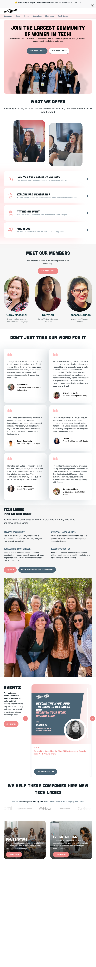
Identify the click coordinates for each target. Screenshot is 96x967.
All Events (11, 724)
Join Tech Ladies (37, 51)
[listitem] (61, 730)
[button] (89, 11)
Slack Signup (63, 16)
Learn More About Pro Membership (37, 570)
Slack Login (49, 16)
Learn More (14, 855)
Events (26, 16)
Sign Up (10, 570)
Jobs (18, 16)
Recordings (37, 16)
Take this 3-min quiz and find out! (48, 2)
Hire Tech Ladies (59, 51)
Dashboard (8, 16)
